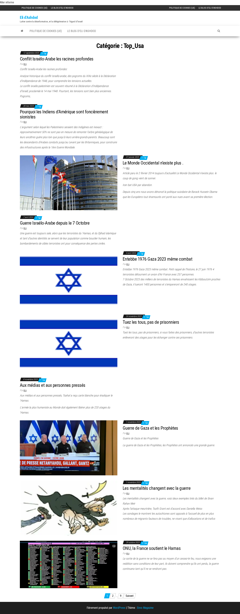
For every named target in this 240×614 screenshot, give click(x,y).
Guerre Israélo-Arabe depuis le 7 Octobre (54, 223)
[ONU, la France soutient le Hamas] (68, 564)
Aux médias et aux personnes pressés (52, 385)
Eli (25, 64)
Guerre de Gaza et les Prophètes (150, 428)
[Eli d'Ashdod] (22, 31)
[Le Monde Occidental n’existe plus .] (68, 182)
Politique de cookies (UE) (34, 8)
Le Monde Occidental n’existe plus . (153, 163)
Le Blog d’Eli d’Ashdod (62, 8)
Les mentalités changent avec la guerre (156, 488)
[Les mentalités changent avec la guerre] (68, 507)
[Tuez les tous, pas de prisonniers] (68, 343)
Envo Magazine (145, 607)
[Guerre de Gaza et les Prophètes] (68, 447)
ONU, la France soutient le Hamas (152, 548)
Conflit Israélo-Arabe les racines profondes (56, 59)
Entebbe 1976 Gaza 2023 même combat (157, 259)
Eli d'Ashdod (29, 17)
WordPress (119, 607)
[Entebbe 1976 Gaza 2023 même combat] (68, 280)
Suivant (130, 595)
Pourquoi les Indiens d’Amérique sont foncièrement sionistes (64, 114)
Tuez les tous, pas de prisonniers (151, 322)
